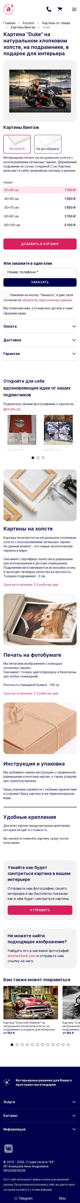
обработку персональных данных (47, 300)
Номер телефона (22, 272)
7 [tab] (42, 1044)
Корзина (59, 9)
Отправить (40, 910)
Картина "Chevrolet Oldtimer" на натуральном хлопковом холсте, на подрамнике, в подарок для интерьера (29, 1026)
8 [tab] (48, 1044)
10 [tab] (58, 1044)
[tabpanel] (25, 433)
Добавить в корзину (40, 244)
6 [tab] (37, 1044)
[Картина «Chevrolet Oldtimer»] (30, 1002)
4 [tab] (27, 1044)
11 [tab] (63, 1044)
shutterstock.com (22, 956)
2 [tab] (38, 457)
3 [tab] (43, 457)
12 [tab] (68, 1044)
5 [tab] (32, 1044)
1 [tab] (33, 457)
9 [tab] (53, 1044)
